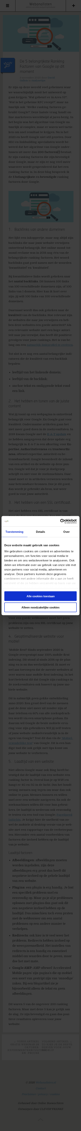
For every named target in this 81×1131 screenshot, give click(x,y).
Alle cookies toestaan (41, 596)
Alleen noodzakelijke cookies (40, 607)
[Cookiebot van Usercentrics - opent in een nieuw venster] (60, 521)
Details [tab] (40, 531)
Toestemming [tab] (14, 531)
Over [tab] (66, 531)
